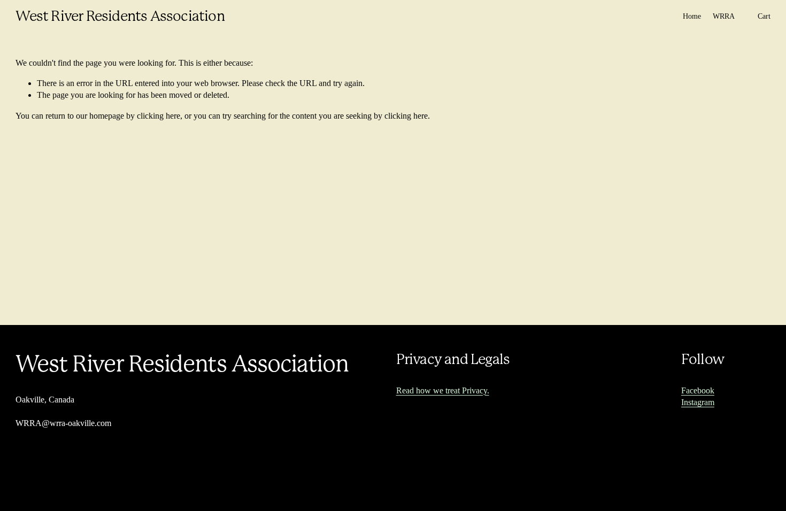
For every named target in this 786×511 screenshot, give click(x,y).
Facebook (697, 390)
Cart (764, 16)
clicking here (158, 115)
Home (692, 16)
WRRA (724, 16)
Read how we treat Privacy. (442, 390)
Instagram (697, 402)
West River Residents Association (120, 16)
